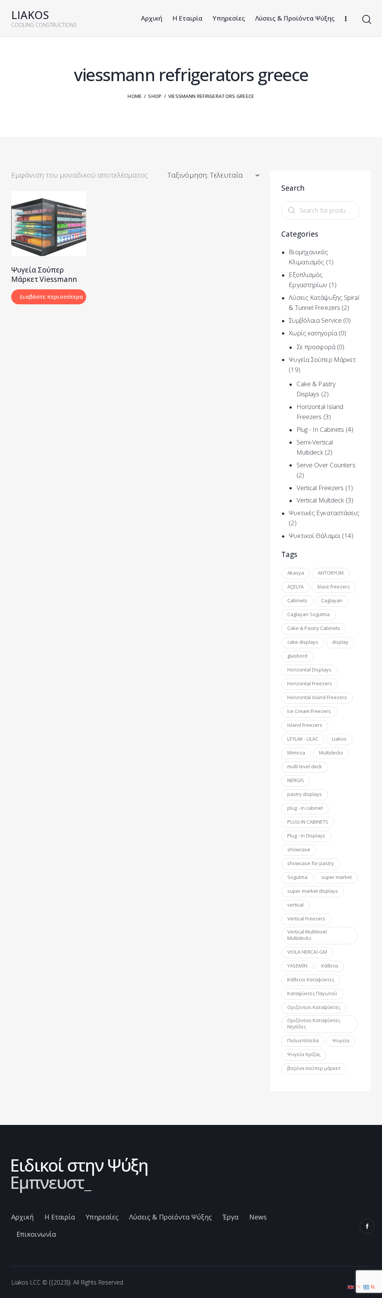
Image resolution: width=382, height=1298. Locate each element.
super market (336, 877)
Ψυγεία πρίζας (303, 1054)
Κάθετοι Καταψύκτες (310, 979)
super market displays (312, 891)
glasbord (297, 655)
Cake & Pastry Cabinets (313, 628)
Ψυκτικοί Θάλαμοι (315, 535)
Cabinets (297, 600)
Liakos (339, 738)
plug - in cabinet (305, 808)
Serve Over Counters (326, 465)
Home (135, 96)
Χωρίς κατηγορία (313, 333)
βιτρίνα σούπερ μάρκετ (314, 1068)
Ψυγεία (340, 1040)
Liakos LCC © (29, 1282)
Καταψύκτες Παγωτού (312, 993)
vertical (295, 904)
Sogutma (297, 877)
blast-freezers (333, 586)
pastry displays (304, 794)
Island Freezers (304, 725)
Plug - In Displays (306, 835)
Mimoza (296, 752)
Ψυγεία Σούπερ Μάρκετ (322, 359)
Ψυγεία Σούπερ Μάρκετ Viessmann (43, 274)
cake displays (302, 642)
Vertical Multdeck (320, 500)
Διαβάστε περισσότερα (51, 296)
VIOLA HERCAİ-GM (307, 951)
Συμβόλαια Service (315, 320)
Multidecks (331, 752)
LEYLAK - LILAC (302, 738)
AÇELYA (295, 586)
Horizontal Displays (309, 669)
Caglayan (331, 600)
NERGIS (295, 780)
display (340, 642)
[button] (38, 223)
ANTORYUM (331, 572)
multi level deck (304, 766)
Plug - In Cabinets (320, 429)
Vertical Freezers (320, 487)
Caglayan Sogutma (308, 614)
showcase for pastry (310, 863)
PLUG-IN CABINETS (307, 821)
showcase (298, 849)
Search (289, 211)
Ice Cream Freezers (309, 711)
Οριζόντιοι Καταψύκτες (313, 1007)
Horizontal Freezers (309, 683)
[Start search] (366, 20)
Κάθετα (329, 965)
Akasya (295, 572)
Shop (155, 96)
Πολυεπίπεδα (303, 1040)
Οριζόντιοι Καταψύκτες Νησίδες (313, 1023)
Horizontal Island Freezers (317, 697)
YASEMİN (297, 965)
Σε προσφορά (316, 346)
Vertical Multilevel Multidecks (307, 934)
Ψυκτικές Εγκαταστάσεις (324, 512)
